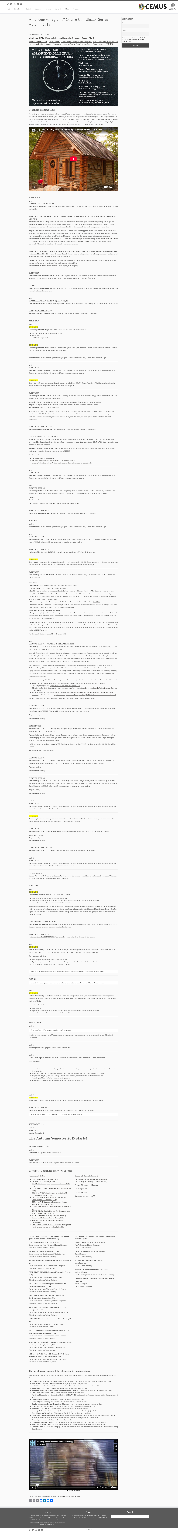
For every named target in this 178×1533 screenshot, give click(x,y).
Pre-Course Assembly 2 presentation (39, 588)
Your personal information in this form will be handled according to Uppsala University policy (134, 39)
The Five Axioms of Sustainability (43, 458)
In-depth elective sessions (40, 44)
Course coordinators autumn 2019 (51, 239)
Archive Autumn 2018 (38, 41)
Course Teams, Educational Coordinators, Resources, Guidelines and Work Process (83, 41)
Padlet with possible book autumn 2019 (53, 634)
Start (8, 9)
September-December (71, 38)
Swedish (86, 241)
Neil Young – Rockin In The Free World (67, 1496)
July (53, 38)
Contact (75, 9)
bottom (55, 124)
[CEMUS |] (157, 7)
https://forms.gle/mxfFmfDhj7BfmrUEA (71, 1375)
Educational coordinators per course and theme (79, 239)
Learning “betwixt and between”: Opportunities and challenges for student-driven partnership (62, 463)
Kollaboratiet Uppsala (80, 278)
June (48, 38)
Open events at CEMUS (103, 44)
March (31, 38)
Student (28, 9)
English (80, 241)
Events (48, 9)
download (32, 244)
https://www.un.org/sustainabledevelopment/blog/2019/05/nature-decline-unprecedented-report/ (85, 695)
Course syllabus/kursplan (48, 266)
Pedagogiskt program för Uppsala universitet (92, 1179)
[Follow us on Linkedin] (18, 4)
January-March (88, 38)
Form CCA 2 (96, 602)
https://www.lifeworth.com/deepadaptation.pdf (65, 686)
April (37, 38)
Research (58, 9)
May (43, 38)
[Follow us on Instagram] (15, 4)
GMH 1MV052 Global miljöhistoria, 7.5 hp (46, 1181)
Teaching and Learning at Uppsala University (92, 1181)
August (59, 38)
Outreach (38, 9)
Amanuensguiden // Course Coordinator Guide (72, 44)
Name (123, 23)
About (67, 9)
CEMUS (90, 1529)
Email (124, 30)
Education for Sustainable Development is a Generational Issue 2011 (54, 461)
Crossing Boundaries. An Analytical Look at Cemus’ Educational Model (55, 503)
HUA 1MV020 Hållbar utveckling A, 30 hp (46, 1179)
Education (17, 9)
